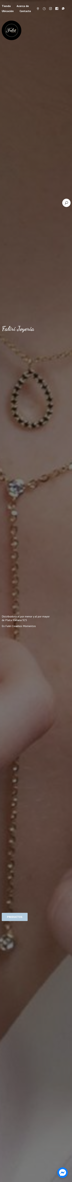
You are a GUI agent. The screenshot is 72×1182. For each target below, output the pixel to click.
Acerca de (23, 6)
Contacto (25, 11)
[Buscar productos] (66, 203)
